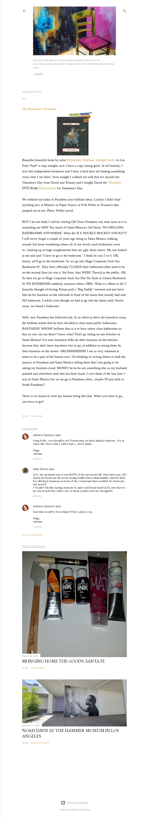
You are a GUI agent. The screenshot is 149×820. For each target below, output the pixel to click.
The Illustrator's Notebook (39, 109)
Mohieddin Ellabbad (80, 160)
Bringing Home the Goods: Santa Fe (63, 661)
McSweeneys (48, 188)
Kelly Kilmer (40, 469)
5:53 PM (37, 496)
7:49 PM (37, 526)
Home (38, 74)
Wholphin (114, 182)
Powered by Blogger (77, 802)
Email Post (36, 416)
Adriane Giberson (44, 435)
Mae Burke (84, 809)
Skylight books (105, 160)
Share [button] (25, 416)
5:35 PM (37, 458)
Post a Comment (32, 535)
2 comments (37, 667)
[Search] (124, 10)
